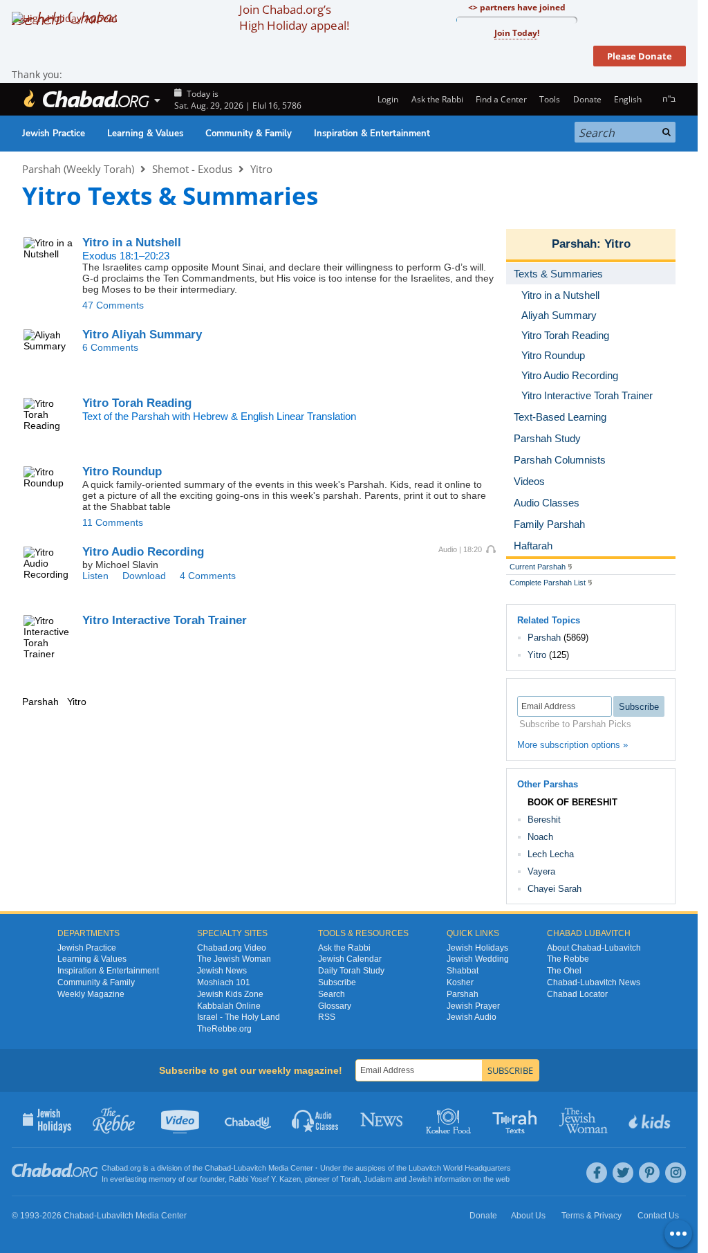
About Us (528, 1215)
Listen (95, 575)
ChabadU (248, 1119)
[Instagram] (675, 1172)
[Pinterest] (649, 1172)
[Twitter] (623, 1172)
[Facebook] (596, 1172)
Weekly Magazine (90, 994)
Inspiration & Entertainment (372, 133)
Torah (350, 1179)
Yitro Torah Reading (137, 403)
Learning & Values (145, 133)
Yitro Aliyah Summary (142, 334)
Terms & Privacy (591, 1215)
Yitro (261, 169)
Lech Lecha (551, 854)
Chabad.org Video (231, 948)
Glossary (334, 1006)
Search (331, 994)
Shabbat (462, 971)
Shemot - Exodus (192, 169)
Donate (587, 99)
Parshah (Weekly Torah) (78, 169)
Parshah (574, 243)
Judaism (378, 1179)
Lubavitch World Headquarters (460, 1168)
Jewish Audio (471, 1017)
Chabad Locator (577, 994)
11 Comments (112, 522)
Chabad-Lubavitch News (593, 982)
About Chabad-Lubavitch (594, 948)
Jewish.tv (181, 1119)
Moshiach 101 (223, 982)
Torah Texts (517, 1119)
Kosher (460, 982)
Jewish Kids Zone (230, 994)
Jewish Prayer (473, 1006)
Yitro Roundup (122, 471)
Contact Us (658, 1215)
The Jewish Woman (234, 959)
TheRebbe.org (224, 1029)
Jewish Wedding (478, 959)
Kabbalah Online (229, 1006)
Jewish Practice (53, 133)
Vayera (541, 871)
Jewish (420, 1179)
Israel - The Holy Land (238, 1017)
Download (144, 575)
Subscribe (337, 982)
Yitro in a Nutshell (131, 242)
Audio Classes (315, 1119)
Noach (540, 837)
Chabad (218, 1168)
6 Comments (110, 347)
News (382, 1119)
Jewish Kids (651, 1119)
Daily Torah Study (351, 971)
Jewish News (222, 971)
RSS (326, 1017)
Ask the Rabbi (437, 99)
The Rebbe (568, 959)
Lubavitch (250, 1168)
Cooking (450, 1119)
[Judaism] (85, 99)
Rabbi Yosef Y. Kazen (265, 1179)
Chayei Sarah (554, 889)
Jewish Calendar (350, 959)
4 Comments (208, 575)
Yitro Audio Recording (143, 551)
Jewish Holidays (477, 948)
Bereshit (544, 819)
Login (386, 99)
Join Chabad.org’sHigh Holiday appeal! (294, 17)
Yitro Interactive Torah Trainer (164, 620)
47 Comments (113, 305)
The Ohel (564, 971)
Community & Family (248, 133)
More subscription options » (572, 745)
